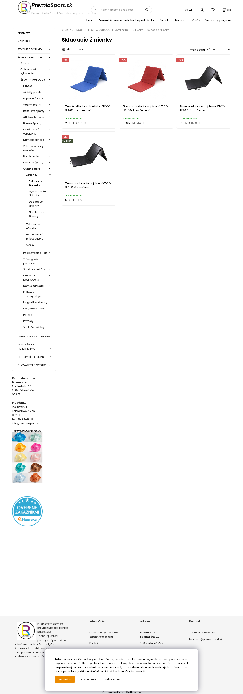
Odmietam (112, 679)
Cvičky (30, 245)
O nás (196, 20)
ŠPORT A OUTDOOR (30, 57)
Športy (24, 63)
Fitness (27, 86)
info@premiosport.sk (209, 639)
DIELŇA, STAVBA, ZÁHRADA (34, 336)
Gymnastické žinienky (37, 193)
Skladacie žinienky (35, 183)
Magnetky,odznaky (35, 302)
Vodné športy (32, 104)
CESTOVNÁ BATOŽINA (31, 357)
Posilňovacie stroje (35, 253)
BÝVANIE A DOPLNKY (30, 49)
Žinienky (31, 175)
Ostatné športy (33, 162)
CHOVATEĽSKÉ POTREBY (32, 365)
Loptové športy (33, 98)
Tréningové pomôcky (30, 261)
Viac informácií (135, 671)
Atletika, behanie (34, 117)
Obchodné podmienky (103, 632)
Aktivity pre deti (33, 92)
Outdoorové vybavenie (28, 71)
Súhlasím (65, 679)
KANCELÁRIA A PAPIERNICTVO (26, 346)
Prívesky (28, 321)
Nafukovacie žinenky (37, 214)
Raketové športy (33, 111)
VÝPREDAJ (24, 41)
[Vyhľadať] (95, 9)
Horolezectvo (31, 156)
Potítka (27, 315)
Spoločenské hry (33, 327)
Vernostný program (218, 20)
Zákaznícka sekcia (101, 636)
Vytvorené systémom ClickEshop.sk (121, 691)
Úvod (89, 20)
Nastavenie (88, 679)
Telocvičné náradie (33, 226)
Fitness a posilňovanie (31, 277)
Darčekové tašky (34, 308)
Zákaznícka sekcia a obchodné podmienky (126, 20)
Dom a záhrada (33, 286)
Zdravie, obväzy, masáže (33, 148)
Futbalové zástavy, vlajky (32, 294)
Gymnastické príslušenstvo (34, 236)
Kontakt (165, 20)
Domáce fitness (33, 140)
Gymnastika (31, 169)
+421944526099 (204, 632)
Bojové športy (32, 123)
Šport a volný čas (34, 269)
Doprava (180, 20)
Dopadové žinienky (36, 204)
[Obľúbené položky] (213, 9)
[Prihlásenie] (202, 9)
